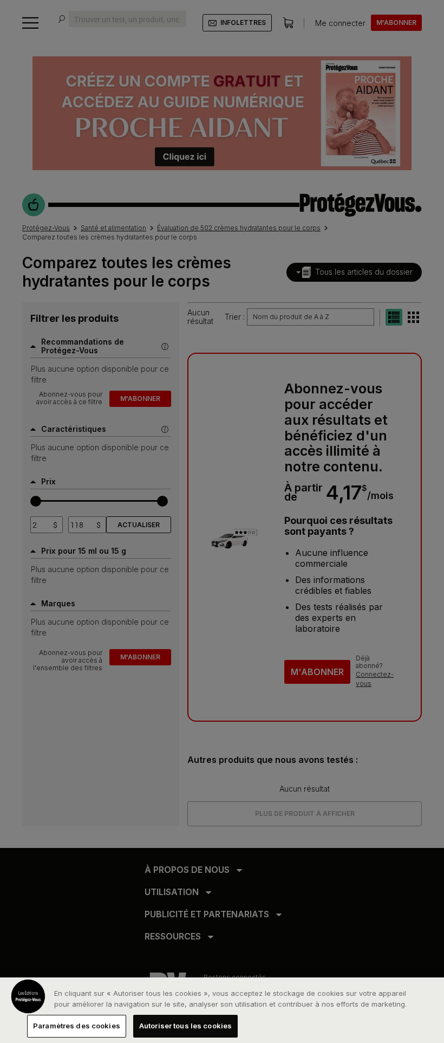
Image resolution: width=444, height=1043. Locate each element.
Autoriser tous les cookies (185, 1025)
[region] (222, 1010)
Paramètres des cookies (76, 1025)
